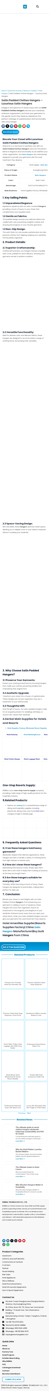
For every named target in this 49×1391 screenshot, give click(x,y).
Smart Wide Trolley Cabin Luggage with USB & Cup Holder (13, 1046)
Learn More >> (20, 1141)
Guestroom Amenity (15, 91)
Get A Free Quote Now (14, 947)
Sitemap (27, 1388)
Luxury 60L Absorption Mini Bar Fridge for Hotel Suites (36, 1106)
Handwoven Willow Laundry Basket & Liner (36, 1014)
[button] (25, 6)
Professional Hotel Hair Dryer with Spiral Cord (13, 1106)
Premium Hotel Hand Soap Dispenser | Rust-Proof (12, 1014)
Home (3, 91)
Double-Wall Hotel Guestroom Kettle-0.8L (36, 1076)
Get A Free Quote (10, 132)
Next (29, 1113)
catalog (19, 805)
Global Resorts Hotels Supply (11, 1388)
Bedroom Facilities (30, 91)
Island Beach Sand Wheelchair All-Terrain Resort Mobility (13, 1077)
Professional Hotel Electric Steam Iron (36, 1045)
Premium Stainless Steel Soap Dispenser (36, 983)
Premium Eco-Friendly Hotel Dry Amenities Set (12, 983)
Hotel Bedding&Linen (32, 734)
